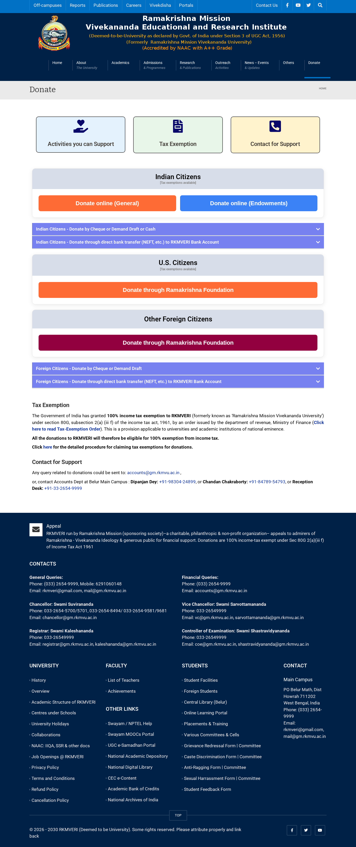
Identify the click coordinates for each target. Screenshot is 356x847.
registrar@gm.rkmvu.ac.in (67, 644)
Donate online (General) (107, 203)
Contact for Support (275, 144)
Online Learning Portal (205, 713)
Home (57, 63)
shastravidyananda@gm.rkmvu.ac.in (273, 644)
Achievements (122, 691)
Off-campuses (48, 5)
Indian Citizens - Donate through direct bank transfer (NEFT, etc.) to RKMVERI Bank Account (127, 242)
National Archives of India (133, 799)
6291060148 (109, 583)
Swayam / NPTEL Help (130, 723)
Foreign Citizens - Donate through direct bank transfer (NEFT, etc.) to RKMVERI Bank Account (129, 381)
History (39, 680)
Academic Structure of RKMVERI (64, 702)
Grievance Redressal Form (210, 745)
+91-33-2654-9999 (63, 488)
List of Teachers (123, 680)
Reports (77, 5)
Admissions (154, 65)
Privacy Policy (45, 767)
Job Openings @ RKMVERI (58, 756)
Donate (314, 63)
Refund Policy (45, 789)
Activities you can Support (81, 144)
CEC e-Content (122, 778)
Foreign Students (201, 691)
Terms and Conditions (53, 778)
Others (288, 63)
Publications (106, 5)
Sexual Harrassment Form (209, 778)
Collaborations (46, 734)
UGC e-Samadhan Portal (131, 745)
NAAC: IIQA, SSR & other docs (61, 745)
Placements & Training (206, 723)
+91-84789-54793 (267, 481)
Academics (120, 63)
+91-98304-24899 (177, 481)
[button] (178, 229)
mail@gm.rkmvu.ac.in (105, 590)
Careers (134, 5)
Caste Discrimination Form (210, 756)
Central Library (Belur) (205, 702)
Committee (250, 745)
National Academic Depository (138, 756)
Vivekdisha (160, 5)
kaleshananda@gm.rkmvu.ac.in (125, 644)
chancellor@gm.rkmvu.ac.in (69, 617)
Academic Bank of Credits (133, 789)
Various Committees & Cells (211, 734)
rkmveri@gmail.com (62, 590)
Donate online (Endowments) (248, 203)
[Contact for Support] (275, 126)
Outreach (222, 65)
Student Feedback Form (207, 789)
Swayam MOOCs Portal (131, 734)
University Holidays (50, 723)
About (86, 65)
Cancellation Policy (50, 800)
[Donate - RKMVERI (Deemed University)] (179, 32)
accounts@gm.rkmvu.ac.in (153, 472)
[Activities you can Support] (80, 126)
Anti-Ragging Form (202, 767)
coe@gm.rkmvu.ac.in (215, 644)
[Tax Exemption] (178, 126)
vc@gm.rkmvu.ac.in (214, 617)
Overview (41, 691)
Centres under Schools (54, 713)
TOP (178, 815)
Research (190, 65)
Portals (186, 5)
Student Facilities (201, 680)
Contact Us (267, 5)
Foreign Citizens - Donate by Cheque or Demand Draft (89, 368)
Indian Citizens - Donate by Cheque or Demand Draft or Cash (95, 229)
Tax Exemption (178, 144)
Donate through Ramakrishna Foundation (178, 290)
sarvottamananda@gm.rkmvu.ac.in (269, 617)
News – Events (257, 65)
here (47, 447)
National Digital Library (130, 767)
